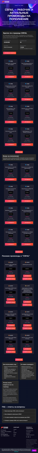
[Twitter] (28, 437)
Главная (16, 5)
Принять (34, 450)
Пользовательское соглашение (29, 431)
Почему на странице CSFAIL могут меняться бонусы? (16, 420)
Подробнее (16, 451)
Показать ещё (19, 152)
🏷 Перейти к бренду (11, 278)
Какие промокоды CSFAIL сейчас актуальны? (14, 410)
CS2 (19, 5)
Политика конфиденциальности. (30, 434)
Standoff (14, 432)
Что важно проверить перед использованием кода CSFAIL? (17, 417)
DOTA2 (14, 434)
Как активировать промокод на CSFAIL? (13, 414)
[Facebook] (26, 437)
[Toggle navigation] (35, 2)
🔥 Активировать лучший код (9, 52)
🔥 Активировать (10, 76)
